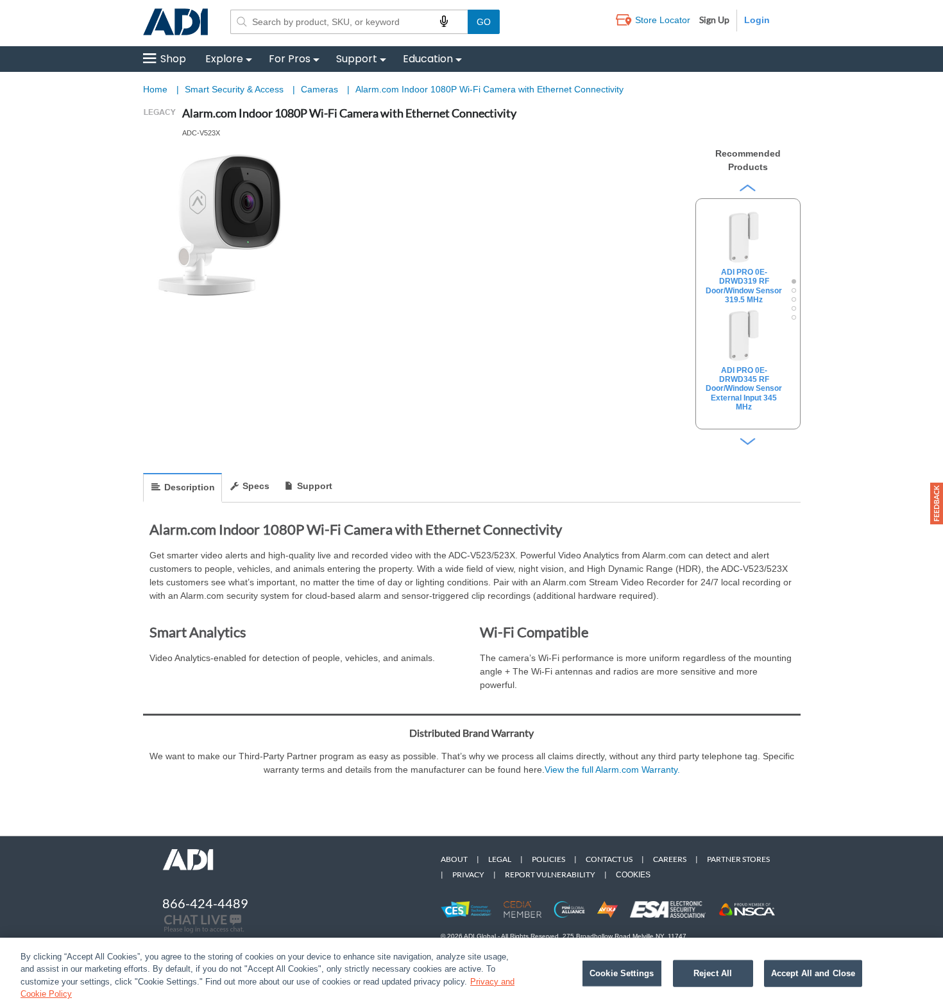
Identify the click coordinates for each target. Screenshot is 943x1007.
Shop (173, 58)
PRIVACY (468, 874)
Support (356, 58)
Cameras (321, 89)
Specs (255, 486)
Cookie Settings (622, 973)
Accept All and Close (813, 973)
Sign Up (714, 19)
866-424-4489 (205, 903)
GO (484, 22)
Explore (224, 58)
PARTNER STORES (738, 859)
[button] (936, 503)
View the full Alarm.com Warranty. (612, 769)
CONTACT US (609, 859)
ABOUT (454, 859)
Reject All (712, 973)
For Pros (289, 58)
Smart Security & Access (235, 89)
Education (428, 58)
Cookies (633, 874)
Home (155, 89)
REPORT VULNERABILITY (550, 874)
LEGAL (499, 859)
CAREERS (669, 859)
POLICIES (548, 859)
